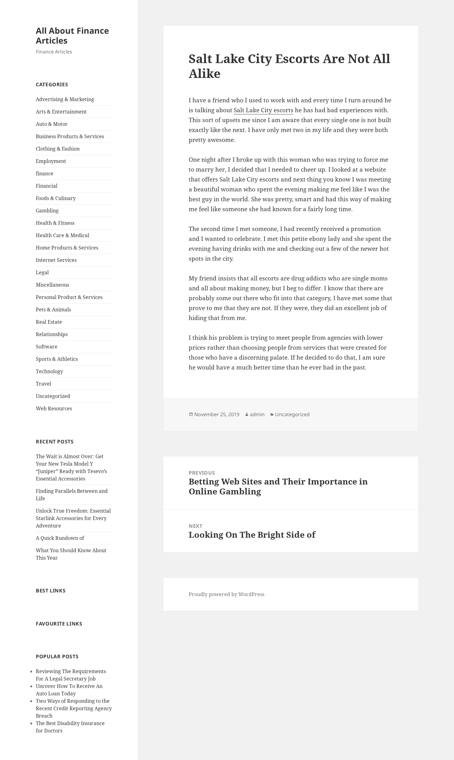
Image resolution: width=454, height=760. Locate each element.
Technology (49, 371)
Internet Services (56, 260)
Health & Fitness (55, 223)
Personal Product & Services (69, 297)
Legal (42, 272)
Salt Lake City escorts (263, 110)
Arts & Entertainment (61, 111)
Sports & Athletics (57, 359)
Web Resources (54, 408)
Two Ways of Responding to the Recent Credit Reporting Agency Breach (74, 708)
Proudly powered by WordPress (226, 594)
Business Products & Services (70, 136)
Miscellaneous (52, 284)
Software (46, 346)
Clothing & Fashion (58, 148)
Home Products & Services (67, 247)
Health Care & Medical (62, 235)
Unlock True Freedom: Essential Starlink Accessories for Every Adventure (73, 518)
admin (257, 414)
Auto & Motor (52, 124)
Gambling (47, 210)
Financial (46, 185)
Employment (51, 161)
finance (44, 173)
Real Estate (49, 321)
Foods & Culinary (56, 198)
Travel (43, 383)
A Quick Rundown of (60, 538)
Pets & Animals (53, 309)
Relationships (52, 334)
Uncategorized (53, 396)
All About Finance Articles (72, 35)
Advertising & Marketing (65, 99)
